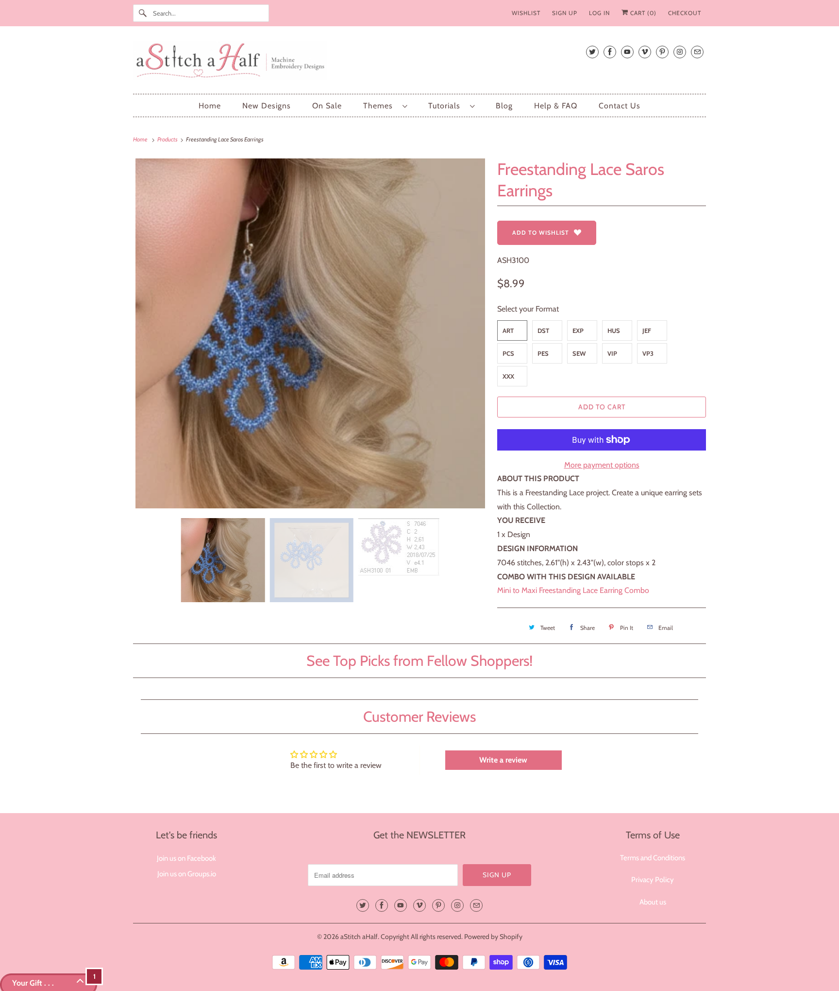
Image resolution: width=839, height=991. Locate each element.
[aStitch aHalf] (419, 62)
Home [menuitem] (210, 105)
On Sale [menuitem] (327, 105)
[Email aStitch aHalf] (697, 52)
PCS (508, 353)
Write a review (503, 760)
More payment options (601, 464)
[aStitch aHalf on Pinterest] (662, 52)
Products (168, 139)
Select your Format (528, 308)
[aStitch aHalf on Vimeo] (644, 52)
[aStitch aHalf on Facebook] (610, 52)
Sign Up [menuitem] (564, 13)
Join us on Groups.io (186, 873)
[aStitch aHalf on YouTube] (627, 52)
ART (508, 330)
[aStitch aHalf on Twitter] (592, 52)
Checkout (684, 13)
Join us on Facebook (186, 858)
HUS (613, 330)
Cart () (642, 13)
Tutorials (446, 105)
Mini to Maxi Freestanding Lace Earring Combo (573, 590)
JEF (646, 330)
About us (652, 902)
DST (543, 330)
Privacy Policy (652, 879)
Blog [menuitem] (504, 105)
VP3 (648, 353)
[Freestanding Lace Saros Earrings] (310, 333)
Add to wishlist (540, 232)
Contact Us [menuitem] (619, 105)
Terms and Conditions (652, 857)
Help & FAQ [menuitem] (555, 105)
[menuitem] (385, 105)
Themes (380, 105)
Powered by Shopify (493, 936)
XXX (508, 376)
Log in (599, 13)
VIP (612, 353)
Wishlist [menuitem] (526, 13)
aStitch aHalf (359, 936)
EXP (578, 330)
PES (543, 353)
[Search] (142, 13)
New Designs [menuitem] (266, 105)
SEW (579, 353)
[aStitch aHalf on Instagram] (679, 52)
